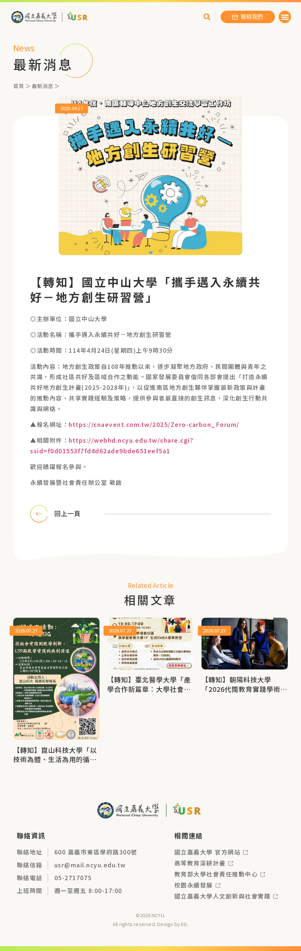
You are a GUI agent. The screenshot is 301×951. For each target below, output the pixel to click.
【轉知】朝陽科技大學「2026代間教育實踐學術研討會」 (244, 689)
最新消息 (42, 86)
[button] (285, 17)
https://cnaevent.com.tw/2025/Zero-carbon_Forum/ (154, 424)
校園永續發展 (193, 885)
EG (184, 924)
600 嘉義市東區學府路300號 (95, 851)
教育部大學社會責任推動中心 (216, 874)
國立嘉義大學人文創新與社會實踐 (222, 896)
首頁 (18, 86)
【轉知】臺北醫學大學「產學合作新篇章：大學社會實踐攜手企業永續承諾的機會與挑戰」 (149, 693)
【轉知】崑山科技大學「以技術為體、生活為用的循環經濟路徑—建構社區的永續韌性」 (55, 764)
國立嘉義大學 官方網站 (207, 851)
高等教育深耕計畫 (200, 863)
